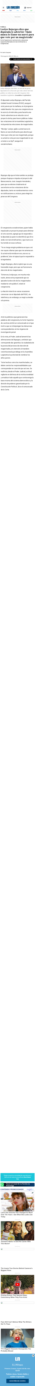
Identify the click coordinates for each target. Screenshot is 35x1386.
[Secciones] (3, 7)
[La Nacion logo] (13, 7)
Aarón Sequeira (7, 52)
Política (3, 27)
